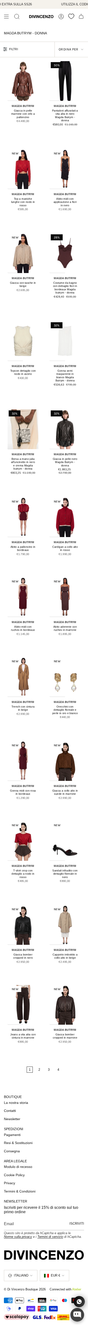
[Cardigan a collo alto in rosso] (65, 517)
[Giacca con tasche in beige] (23, 253)
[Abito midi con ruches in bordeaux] (23, 597)
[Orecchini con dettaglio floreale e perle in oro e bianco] (65, 677)
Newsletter (12, 1119)
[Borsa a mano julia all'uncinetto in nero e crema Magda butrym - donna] (23, 429)
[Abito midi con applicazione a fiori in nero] (65, 169)
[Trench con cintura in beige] (23, 677)
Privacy (9, 1183)
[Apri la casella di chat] (77, 1315)
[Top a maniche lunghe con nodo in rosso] (23, 169)
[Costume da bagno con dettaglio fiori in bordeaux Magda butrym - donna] (65, 253)
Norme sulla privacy (18, 1237)
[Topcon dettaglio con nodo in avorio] (23, 341)
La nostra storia (16, 1103)
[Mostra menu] (6, 16)
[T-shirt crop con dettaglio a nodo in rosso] (23, 841)
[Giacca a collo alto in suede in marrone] (65, 761)
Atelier (76, 1289)
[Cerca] (17, 16)
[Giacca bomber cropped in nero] (23, 925)
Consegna (12, 1151)
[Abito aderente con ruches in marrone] (65, 597)
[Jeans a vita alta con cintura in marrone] (23, 1004)
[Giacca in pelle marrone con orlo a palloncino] (23, 81)
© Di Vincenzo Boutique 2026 (25, 1289)
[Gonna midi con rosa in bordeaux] (23, 761)
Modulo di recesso (18, 1167)
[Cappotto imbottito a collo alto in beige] (65, 925)
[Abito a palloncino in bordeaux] (23, 517)
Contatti (10, 1111)
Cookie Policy (14, 1175)
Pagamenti (12, 1135)
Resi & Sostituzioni (18, 1143)
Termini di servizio (50, 1237)
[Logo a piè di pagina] (44, 1255)
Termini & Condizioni (19, 1191)
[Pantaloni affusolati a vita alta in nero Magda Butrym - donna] (65, 81)
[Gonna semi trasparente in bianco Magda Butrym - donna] (65, 341)
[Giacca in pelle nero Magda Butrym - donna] (65, 429)
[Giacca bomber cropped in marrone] (65, 1004)
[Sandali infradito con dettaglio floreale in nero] (65, 841)
